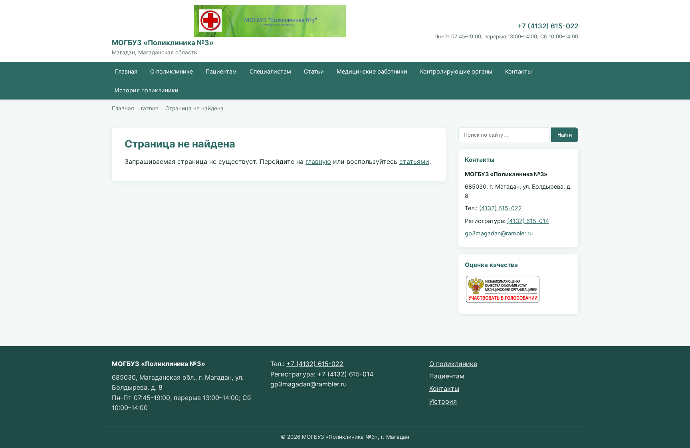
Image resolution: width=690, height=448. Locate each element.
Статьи (314, 71)
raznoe (150, 108)
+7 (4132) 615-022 (548, 26)
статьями (414, 161)
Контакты (518, 71)
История (443, 401)
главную (318, 161)
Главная (126, 71)
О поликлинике (171, 71)
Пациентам (221, 71)
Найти (564, 135)
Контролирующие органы (456, 71)
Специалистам (270, 71)
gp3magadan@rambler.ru (499, 233)
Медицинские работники (372, 71)
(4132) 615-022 (500, 208)
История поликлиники (146, 90)
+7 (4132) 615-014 (345, 374)
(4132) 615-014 (528, 220)
